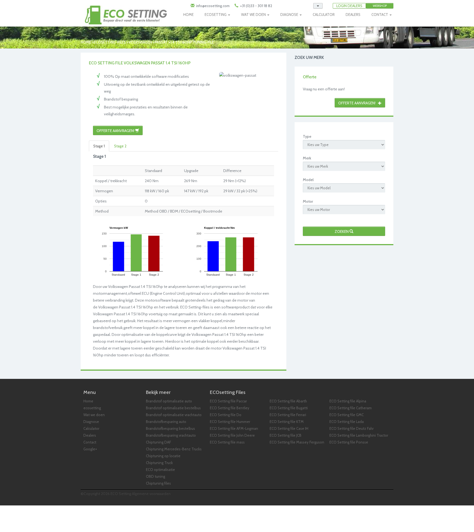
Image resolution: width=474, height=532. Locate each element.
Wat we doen (94, 415)
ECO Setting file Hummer (230, 421)
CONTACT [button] (380, 14)
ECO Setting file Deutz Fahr (351, 428)
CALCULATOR (324, 14)
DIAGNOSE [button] (289, 14)
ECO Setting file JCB (285, 435)
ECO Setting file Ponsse (348, 442)
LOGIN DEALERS (349, 6)
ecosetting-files (110, 42)
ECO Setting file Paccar (228, 401)
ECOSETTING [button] (216, 14)
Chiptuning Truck (159, 463)
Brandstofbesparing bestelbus (170, 428)
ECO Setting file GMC (346, 415)
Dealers (89, 435)
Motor (308, 201)
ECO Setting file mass (227, 442)
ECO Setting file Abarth (288, 401)
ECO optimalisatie (160, 469)
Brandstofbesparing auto (166, 421)
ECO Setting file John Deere (232, 435)
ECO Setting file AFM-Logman (234, 428)
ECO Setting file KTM (287, 421)
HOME (188, 14)
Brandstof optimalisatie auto (169, 401)
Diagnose (91, 421)
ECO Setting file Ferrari (288, 415)
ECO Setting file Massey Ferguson (297, 442)
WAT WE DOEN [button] (254, 14)
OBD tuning (155, 476)
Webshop (380, 6)
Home (86, 42)
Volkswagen (140, 42)
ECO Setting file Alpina (347, 401)
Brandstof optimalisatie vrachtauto (174, 415)
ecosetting (92, 408)
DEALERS (353, 14)
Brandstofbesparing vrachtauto (171, 435)
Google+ (90, 449)
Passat (161, 42)
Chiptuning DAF (158, 442)
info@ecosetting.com (212, 6)
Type (307, 136)
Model (308, 179)
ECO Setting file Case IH (289, 428)
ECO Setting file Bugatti (289, 408)
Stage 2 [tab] (120, 146)
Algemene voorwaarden (151, 493)
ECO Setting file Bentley (229, 408)
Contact (89, 442)
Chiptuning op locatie (163, 456)
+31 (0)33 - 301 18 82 (255, 6)
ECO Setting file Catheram (350, 408)
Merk (307, 158)
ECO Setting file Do (225, 415)
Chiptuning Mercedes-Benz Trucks (174, 449)
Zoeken (342, 231)
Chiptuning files (158, 483)
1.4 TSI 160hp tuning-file (192, 42)
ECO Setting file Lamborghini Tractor (358, 435)
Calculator (91, 428)
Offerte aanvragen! (116, 130)
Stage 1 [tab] (99, 146)
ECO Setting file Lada (346, 421)
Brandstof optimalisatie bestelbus (173, 408)
